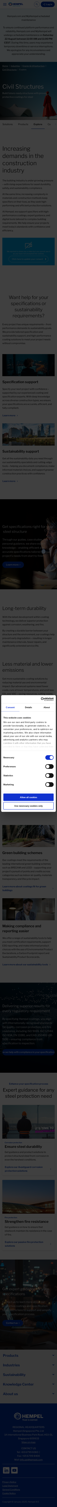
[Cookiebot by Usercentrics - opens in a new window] (41, 699)
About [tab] (47, 707)
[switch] (49, 766)
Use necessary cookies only (28, 805)
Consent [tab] (10, 707)
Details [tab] (28, 707)
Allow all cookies (28, 797)
